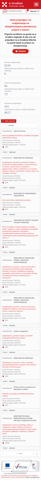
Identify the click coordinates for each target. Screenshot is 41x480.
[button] (2, 454)
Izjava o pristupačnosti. (33, 477)
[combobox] (23, 125)
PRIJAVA (22, 51)
